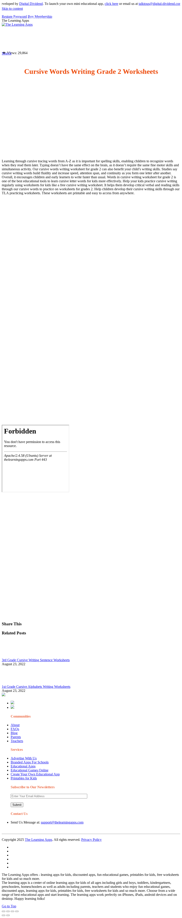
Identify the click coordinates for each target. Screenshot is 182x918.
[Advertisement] (91, 118)
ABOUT (99, 34)
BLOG (118, 34)
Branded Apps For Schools (30, 762)
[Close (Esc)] (3, 911)
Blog (14, 733)
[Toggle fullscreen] (12, 911)
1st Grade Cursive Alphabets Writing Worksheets (36, 686)
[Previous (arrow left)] (3, 915)
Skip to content (12, 8)
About (15, 725)
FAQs (15, 729)
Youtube (18, 43)
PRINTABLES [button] (38, 34)
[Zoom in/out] (17, 911)
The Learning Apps (38, 840)
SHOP (135, 34)
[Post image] (14, 656)
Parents (16, 737)
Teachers (17, 741)
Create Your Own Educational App (35, 774)
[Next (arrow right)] (8, 915)
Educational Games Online (29, 770)
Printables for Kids (24, 778)
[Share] (8, 911)
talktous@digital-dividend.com (153, 4)
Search (62, 43)
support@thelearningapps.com (62, 822)
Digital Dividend (24, 4)
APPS (16, 34)
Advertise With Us (24, 758)
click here (104, 4)
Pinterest (153, 34)
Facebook (47, 43)
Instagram (169, 34)
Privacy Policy (91, 840)
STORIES (83, 34)
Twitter (32, 43)
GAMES (62, 34)
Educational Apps (23, 766)
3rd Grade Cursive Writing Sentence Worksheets (36, 660)
